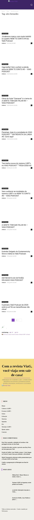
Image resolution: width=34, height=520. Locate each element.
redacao (4, 43)
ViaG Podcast (5, 33)
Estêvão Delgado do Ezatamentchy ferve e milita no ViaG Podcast (16, 252)
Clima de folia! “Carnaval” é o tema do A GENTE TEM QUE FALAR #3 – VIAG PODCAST (17, 101)
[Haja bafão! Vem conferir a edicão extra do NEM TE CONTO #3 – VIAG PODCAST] (17, 56)
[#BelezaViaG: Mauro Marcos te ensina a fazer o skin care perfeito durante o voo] (6, 476)
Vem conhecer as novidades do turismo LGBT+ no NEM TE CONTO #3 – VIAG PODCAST (16, 193)
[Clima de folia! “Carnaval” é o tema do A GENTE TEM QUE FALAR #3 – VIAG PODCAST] (17, 87)
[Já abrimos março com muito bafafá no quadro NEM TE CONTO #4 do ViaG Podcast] (17, 25)
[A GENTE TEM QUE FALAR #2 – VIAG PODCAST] (17, 213)
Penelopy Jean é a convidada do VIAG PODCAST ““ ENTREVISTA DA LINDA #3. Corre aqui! (17, 134)
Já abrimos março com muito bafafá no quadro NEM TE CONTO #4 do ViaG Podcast (16, 38)
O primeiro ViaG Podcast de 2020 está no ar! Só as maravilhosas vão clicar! (16, 307)
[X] (17, 515)
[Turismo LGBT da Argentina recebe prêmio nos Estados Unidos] (6, 483)
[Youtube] (20, 515)
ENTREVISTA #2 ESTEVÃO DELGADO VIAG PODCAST (13, 279)
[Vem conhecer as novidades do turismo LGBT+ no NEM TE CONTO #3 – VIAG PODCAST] (17, 180)
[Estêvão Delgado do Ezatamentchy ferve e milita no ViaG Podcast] (17, 241)
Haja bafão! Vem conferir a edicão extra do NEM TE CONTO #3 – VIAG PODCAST (16, 69)
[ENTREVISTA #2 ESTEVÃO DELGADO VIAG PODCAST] (17, 268)
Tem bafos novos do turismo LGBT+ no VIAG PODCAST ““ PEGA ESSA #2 (16, 164)
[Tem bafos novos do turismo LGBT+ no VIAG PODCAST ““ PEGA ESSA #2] (17, 152)
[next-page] (20, 320)
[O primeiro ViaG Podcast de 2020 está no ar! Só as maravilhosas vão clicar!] (17, 295)
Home (3, 11)
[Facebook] (14, 515)
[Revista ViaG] (17, 4)
